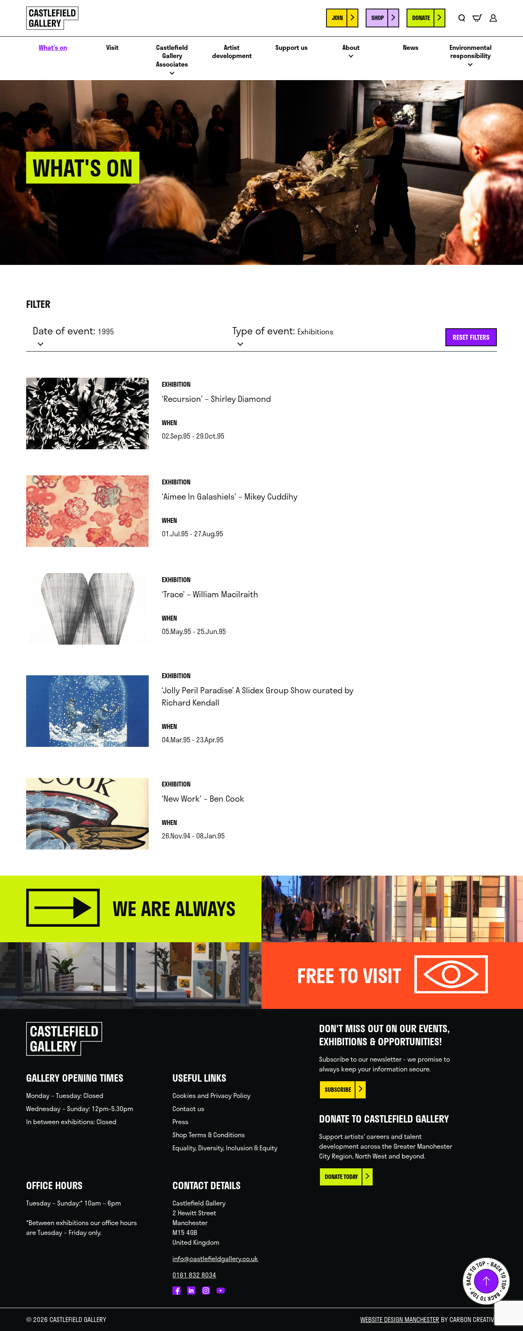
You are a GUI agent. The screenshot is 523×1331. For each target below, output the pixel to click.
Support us (291, 47)
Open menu (172, 75)
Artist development (232, 51)
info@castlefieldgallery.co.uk (215, 1258)
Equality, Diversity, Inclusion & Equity (224, 1148)
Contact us (188, 1108)
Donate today (341, 1176)
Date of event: (73, 330)
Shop (377, 17)
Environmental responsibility (470, 51)
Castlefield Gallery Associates (172, 56)
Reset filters (471, 337)
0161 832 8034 (194, 1275)
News (410, 47)
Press (180, 1121)
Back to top (486, 1281)
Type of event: (282, 330)
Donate (421, 17)
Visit (112, 47)
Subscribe (338, 1089)
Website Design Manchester (399, 1319)
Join (337, 17)
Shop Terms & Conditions (208, 1134)
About (351, 47)
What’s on (53, 47)
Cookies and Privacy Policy (211, 1095)
